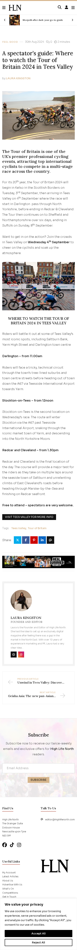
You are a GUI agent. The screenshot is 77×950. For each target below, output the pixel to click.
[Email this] (50, 540)
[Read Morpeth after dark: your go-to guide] (14, 20)
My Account (9, 872)
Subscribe (38, 780)
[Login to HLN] (66, 7)
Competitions (10, 892)
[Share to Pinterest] (34, 540)
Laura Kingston (18, 78)
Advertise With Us (12, 884)
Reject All (38, 942)
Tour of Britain (37, 528)
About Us (7, 880)
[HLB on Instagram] (19, 845)
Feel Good (10, 41)
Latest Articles (10, 876)
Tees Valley (18, 528)
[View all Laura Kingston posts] (21, 603)
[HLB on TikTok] (12, 845)
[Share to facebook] (26, 540)
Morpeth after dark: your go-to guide (43, 20)
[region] (38, 924)
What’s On (8, 888)
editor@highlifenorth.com (60, 819)
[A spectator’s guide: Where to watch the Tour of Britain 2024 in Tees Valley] (15, 7)
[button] (5, 8)
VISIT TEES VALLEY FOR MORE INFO (29, 517)
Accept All (38, 933)
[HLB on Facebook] (4, 845)
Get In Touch (9, 896)
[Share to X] (17, 540)
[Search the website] (59, 7)
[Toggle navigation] (73, 8)
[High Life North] (55, 866)
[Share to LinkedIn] (42, 540)
